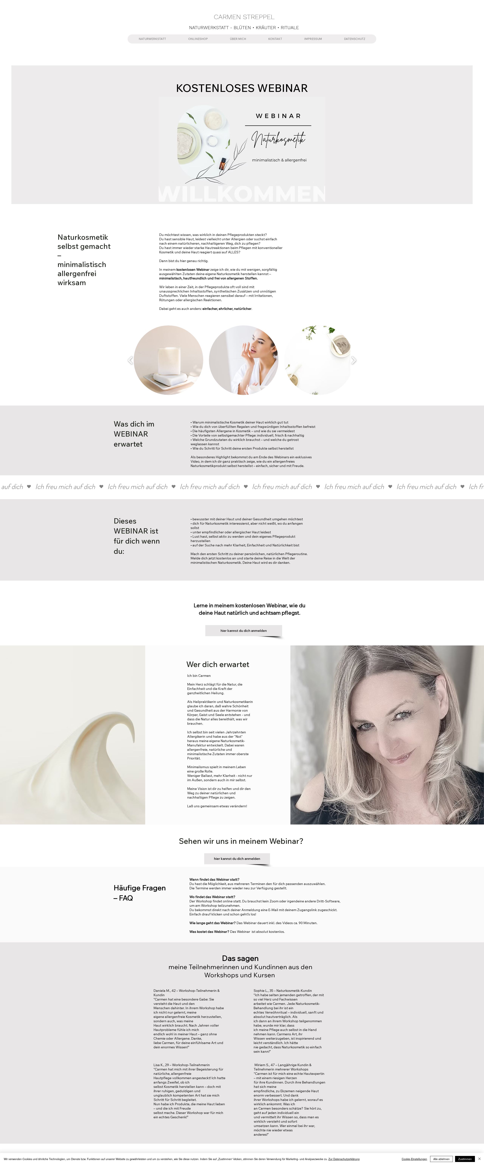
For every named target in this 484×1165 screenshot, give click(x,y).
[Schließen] (479, 1159)
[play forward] (353, 360)
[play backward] (130, 360)
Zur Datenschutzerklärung (344, 1159)
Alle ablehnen (441, 1159)
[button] (168, 360)
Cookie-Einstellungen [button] (414, 1159)
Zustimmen (465, 1159)
